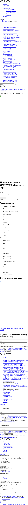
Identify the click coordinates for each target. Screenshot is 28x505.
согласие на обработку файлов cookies (12, 495)
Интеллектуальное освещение (11, 30)
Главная (2, 89)
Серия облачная (7, 61)
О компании (6, 6)
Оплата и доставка (11, 11)
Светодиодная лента (9, 69)
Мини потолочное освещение (11, 37)
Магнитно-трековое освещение (12, 65)
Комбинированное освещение (11, 63)
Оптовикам (6, 5)
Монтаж (8, 15)
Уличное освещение (8, 29)
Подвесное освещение (9, 44)
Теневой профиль (8, 62)
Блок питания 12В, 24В (10, 33)
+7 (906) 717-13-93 (5, 21)
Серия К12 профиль (9, 59)
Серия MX (6, 51)
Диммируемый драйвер (10, 80)
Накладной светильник (9, 38)
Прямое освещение (8, 68)
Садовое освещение (9, 77)
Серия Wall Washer (8, 55)
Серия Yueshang (8, 56)
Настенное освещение (9, 40)
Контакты (5, 16)
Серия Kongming (8, 49)
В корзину (3, 198)
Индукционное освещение (11, 35)
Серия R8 (6, 52)
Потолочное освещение (10, 66)
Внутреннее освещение (9, 27)
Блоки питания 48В (8, 34)
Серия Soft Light (7, 54)
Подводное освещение (9, 73)
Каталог (5, 4)
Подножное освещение (10, 45)
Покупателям (6, 8)
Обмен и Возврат (10, 9)
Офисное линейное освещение (12, 41)
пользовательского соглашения (8, 421)
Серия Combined (8, 48)
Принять (4, 502)
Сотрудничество (10, 12)
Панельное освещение (9, 42)
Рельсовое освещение (9, 47)
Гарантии (8, 13)
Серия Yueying (7, 58)
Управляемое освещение (10, 81)
